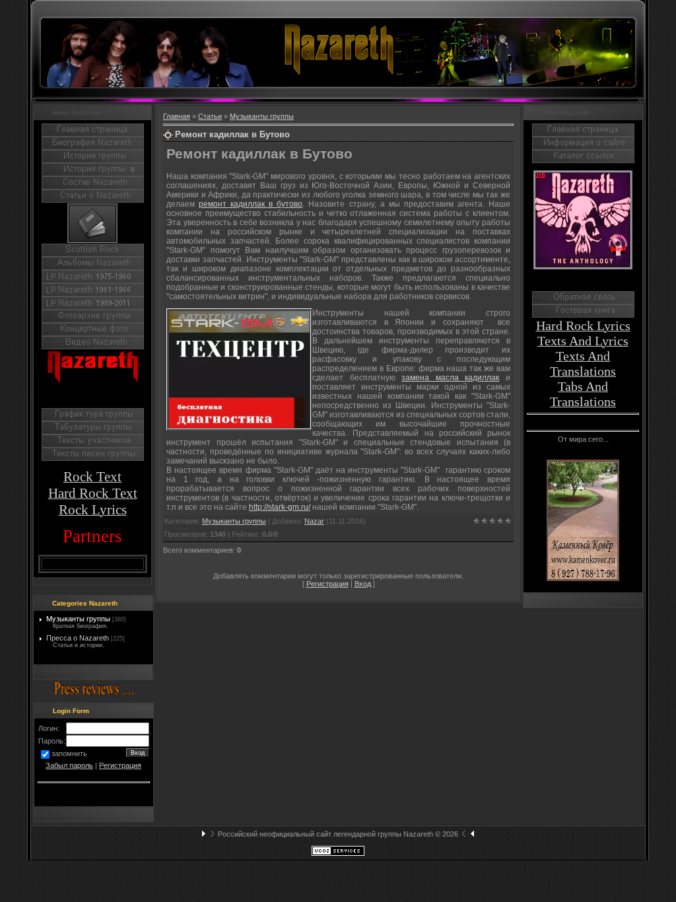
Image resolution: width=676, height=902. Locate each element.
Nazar (314, 521)
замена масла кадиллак (450, 377)
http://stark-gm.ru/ (279, 507)
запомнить (69, 753)
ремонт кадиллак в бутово (250, 204)
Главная (176, 116)
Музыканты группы (78, 619)
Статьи (210, 116)
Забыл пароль (69, 765)
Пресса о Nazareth (77, 638)
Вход (363, 584)
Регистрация (120, 765)
